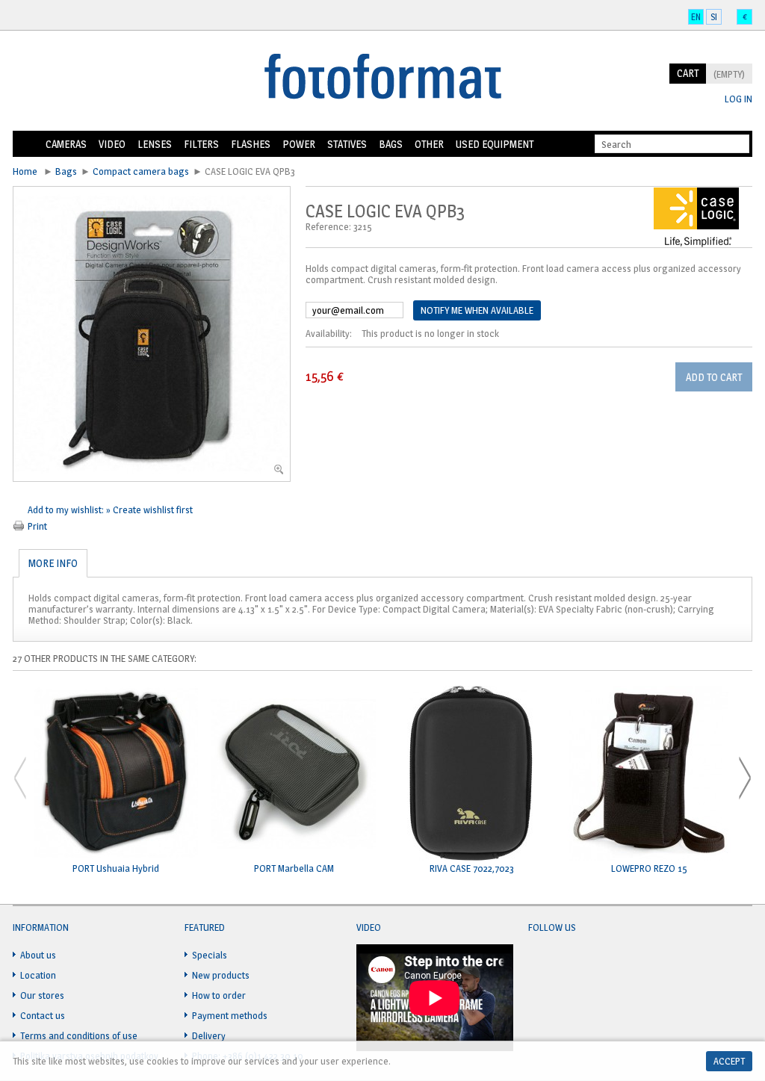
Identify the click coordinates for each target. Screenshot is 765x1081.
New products (221, 975)
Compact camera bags (141, 171)
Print (37, 526)
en (696, 16)
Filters (201, 143)
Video (112, 143)
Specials (209, 955)
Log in (738, 99)
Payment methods (229, 1015)
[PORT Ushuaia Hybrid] (116, 774)
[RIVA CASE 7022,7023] (471, 774)
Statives (347, 143)
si (713, 16)
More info (53, 563)
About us (38, 955)
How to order (219, 995)
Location (38, 975)
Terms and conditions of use (78, 1035)
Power (298, 143)
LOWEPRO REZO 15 (649, 868)
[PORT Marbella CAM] (293, 774)
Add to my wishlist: (67, 509)
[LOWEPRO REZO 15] (649, 774)
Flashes (250, 143)
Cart (688, 72)
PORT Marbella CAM (294, 868)
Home (26, 144)
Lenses (154, 143)
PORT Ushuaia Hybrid (115, 868)
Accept (729, 1061)
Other (429, 143)
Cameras (66, 143)
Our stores (42, 995)
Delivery (209, 1035)
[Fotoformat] (382, 78)
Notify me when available (477, 310)
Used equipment (494, 143)
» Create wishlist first (149, 509)
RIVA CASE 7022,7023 (472, 868)
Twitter (568, 964)
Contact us (42, 1015)
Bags (391, 143)
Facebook (540, 964)
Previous (20, 778)
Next (744, 778)
